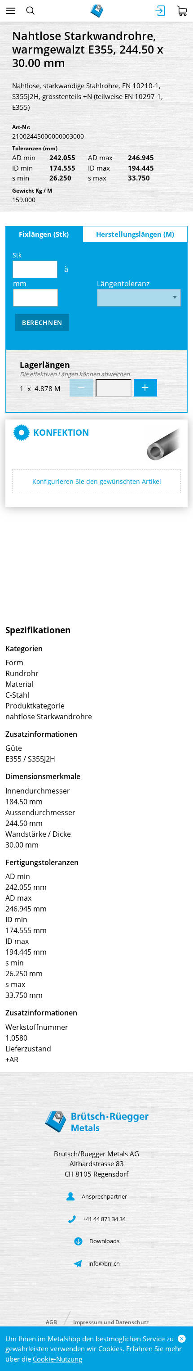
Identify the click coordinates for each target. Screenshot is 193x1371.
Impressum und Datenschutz (111, 1321)
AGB (51, 1321)
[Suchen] (30, 11)
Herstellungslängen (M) (135, 234)
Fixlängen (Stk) (44, 234)
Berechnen (42, 322)
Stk (17, 255)
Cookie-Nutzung (57, 1358)
